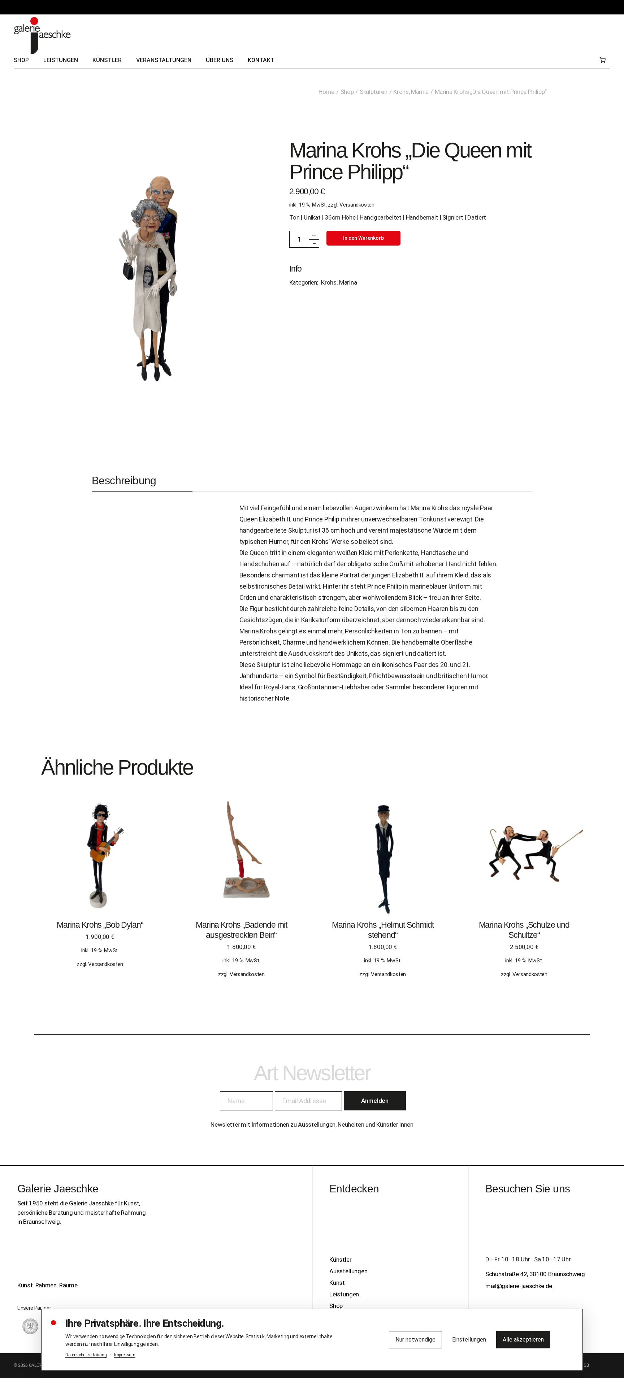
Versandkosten (356, 205)
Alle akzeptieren (523, 1339)
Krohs (320, 541)
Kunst (337, 1282)
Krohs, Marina (339, 282)
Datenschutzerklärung (86, 1354)
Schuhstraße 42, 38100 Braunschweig (535, 1274)
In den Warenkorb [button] (99, 863)
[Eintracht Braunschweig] (30, 1326)
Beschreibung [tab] (124, 480)
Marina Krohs (429, 508)
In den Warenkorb (363, 238)
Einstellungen (469, 1339)
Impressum (124, 1354)
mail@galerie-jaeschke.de (518, 1286)
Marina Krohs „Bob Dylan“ (100, 925)
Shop (336, 1305)
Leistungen (344, 1294)
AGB (584, 1365)
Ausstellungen (348, 1271)
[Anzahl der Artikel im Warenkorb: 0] (602, 60)
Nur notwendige (415, 1339)
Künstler (340, 1259)
